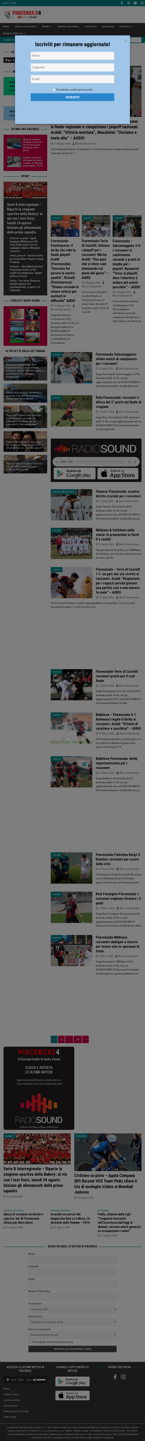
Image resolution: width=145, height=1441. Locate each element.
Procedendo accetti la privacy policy (74, 89)
